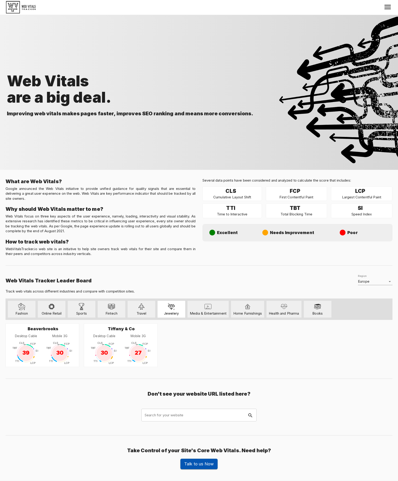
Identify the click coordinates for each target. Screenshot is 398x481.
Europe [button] (363, 281)
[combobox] (199, 415)
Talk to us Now (199, 463)
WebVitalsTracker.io (21, 249)
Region (362, 276)
